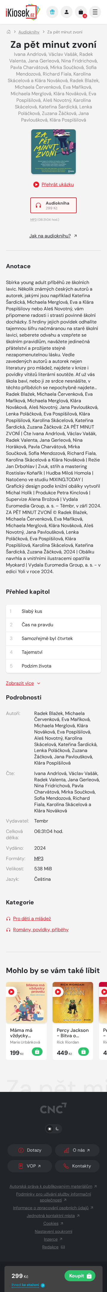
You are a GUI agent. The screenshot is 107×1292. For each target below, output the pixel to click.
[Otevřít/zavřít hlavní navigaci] (95, 12)
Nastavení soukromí (53, 1231)
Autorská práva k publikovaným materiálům (51, 1186)
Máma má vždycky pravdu (21, 1033)
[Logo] (23, 12)
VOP (31, 1166)
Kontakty (81, 1166)
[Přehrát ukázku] (11, 992)
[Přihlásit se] (67, 12)
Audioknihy (29, 32)
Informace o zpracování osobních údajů (51, 1207)
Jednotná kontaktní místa (51, 1215)
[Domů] (9, 32)
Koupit (76, 1276)
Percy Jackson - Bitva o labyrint (73, 1033)
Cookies (51, 1223)
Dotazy (34, 1150)
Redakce (50, 1247)
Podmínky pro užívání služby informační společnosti (53, 1196)
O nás (79, 1150)
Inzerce (51, 1239)
